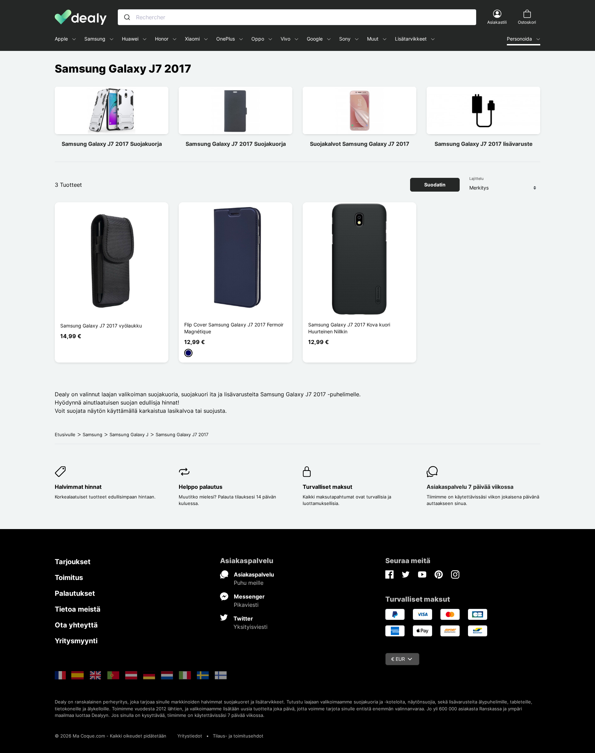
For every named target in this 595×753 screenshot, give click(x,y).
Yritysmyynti (76, 641)
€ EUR (398, 659)
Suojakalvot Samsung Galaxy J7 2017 (359, 143)
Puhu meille (248, 582)
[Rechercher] (127, 17)
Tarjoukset (73, 562)
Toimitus (69, 577)
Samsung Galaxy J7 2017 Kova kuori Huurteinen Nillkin (349, 328)
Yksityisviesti (250, 626)
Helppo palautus (200, 486)
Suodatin (435, 184)
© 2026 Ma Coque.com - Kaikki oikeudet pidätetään (110, 736)
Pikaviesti (246, 604)
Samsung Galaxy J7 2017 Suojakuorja (112, 143)
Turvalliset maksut (327, 486)
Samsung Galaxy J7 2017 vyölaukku (101, 326)
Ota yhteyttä (76, 625)
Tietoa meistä (78, 609)
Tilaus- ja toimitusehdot (238, 736)
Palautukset (75, 593)
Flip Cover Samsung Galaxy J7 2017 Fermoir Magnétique (233, 328)
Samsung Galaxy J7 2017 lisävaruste (484, 143)
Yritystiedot (189, 736)
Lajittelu (476, 178)
